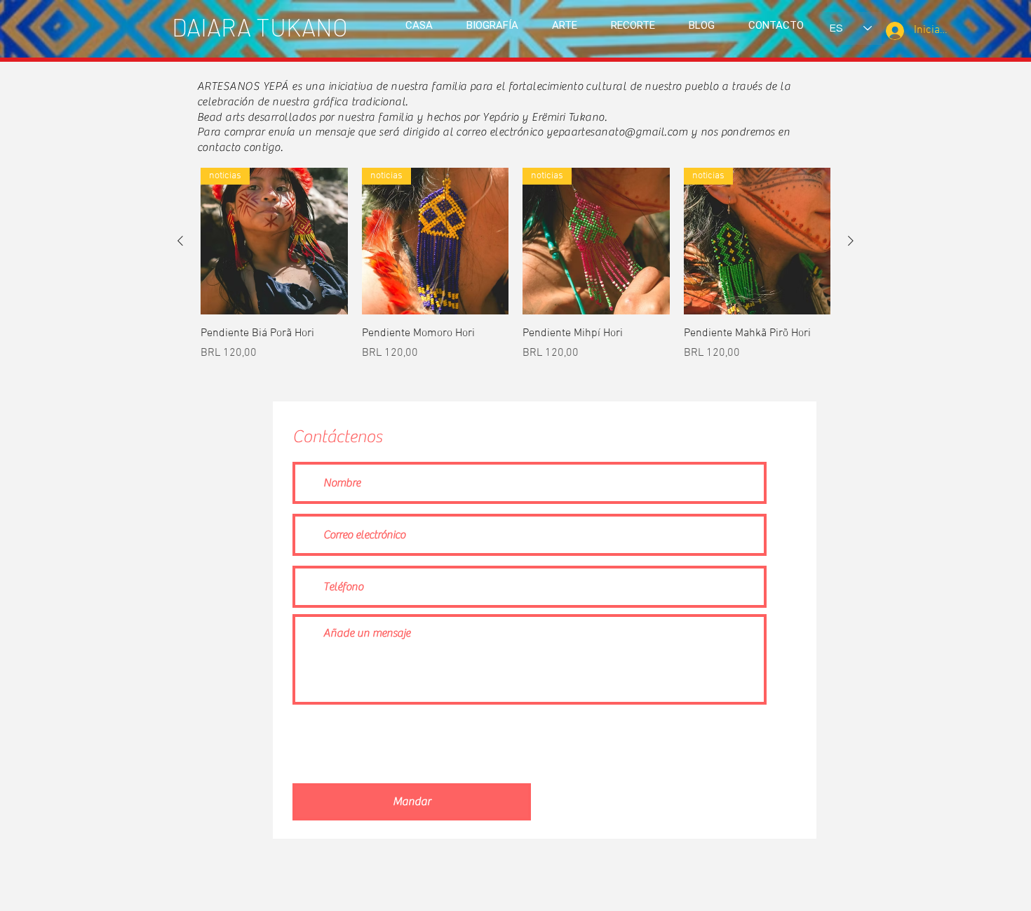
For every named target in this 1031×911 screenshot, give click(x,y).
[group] (515, 264)
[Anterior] (180, 240)
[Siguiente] (850, 240)
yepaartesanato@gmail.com (617, 132)
